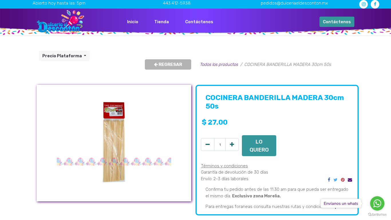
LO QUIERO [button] (259, 145)
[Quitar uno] (207, 144)
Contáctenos (337, 21)
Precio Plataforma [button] (62, 55)
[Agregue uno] (232, 144)
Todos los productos (219, 64)
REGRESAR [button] (170, 64)
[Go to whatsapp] (377, 203)
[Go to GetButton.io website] (377, 214)
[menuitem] (132, 22)
